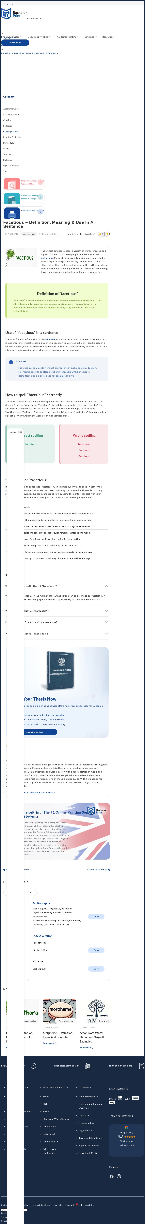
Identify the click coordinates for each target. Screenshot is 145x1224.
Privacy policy (86, 1122)
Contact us (85, 1115)
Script (46, 1111)
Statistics (7, 160)
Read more (48, 1043)
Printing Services (10, 36)
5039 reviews (126, 1141)
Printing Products (55, 1087)
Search (10, 5)
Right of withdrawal (89, 1145)
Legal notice (85, 1130)
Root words (104, 1021)
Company (85, 1087)
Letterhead (49, 1134)
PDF (45, 1103)
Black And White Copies (56, 1118)
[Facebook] (111, 1177)
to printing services (34, 732)
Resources (107, 36)
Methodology (9, 143)
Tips (5, 171)
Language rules (10, 131)
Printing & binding (12, 137)
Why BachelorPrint (89, 1096)
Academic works (11, 109)
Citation (7, 120)
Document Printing (38, 36)
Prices (46, 1096)
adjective (50, 339)
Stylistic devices (11, 165)
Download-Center (88, 1153)
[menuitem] (4, 1213)
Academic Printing (66, 36)
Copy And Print (51, 1141)
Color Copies (50, 1126)
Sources (7, 154)
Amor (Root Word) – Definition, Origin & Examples (92, 1037)
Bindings (89, 36)
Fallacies (7, 126)
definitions (47, 257)
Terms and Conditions (90, 1138)
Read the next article (97, 869)
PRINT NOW (15, 42)
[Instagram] (119, 1177)
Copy (96, 916)
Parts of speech (65, 1021)
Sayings (7, 148)
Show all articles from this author (34, 792)
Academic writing (12, 114)
